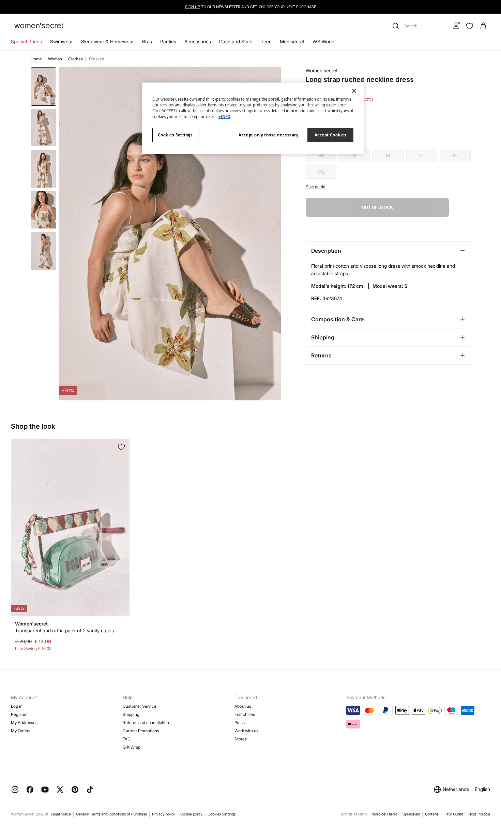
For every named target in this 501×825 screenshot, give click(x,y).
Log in (16, 706)
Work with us (246, 730)
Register (19, 714)
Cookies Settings (222, 814)
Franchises (244, 714)
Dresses (96, 58)
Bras (147, 41)
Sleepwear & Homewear (107, 41)
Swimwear (61, 41)
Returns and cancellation (146, 722)
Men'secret (292, 41)
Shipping (131, 714)
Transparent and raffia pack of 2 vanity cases (64, 630)
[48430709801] (121, 447)
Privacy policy (163, 814)
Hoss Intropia (479, 814)
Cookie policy (191, 814)
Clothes (76, 58)
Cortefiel (432, 814)
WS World (323, 41)
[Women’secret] (38, 26)
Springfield (411, 814)
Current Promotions (141, 730)
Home (37, 58)
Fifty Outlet (453, 814)
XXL (321, 172)
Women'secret (321, 70)
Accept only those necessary (268, 134)
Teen (266, 41)
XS (321, 155)
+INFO (224, 116)
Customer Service (139, 706)
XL (455, 155)
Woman (55, 58)
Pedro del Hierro (383, 814)
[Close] (354, 90)
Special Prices (26, 41)
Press (239, 722)
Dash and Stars (236, 41)
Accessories (197, 41)
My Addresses (24, 722)
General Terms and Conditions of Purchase (111, 814)
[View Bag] (483, 26)
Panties (168, 41)
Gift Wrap (131, 747)
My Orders (20, 730)
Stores (240, 738)
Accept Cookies (331, 134)
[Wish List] (469, 26)
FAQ (127, 738)
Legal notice (61, 814)
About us (242, 706)
